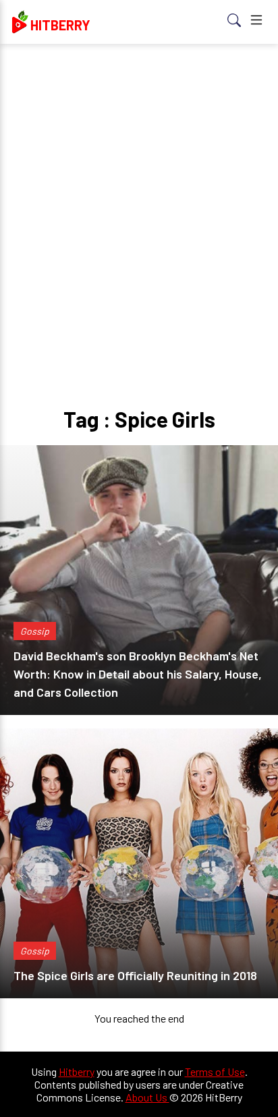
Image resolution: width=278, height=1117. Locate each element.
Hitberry (76, 1071)
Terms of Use (215, 1071)
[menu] (256, 22)
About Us (147, 1097)
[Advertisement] (139, 200)
